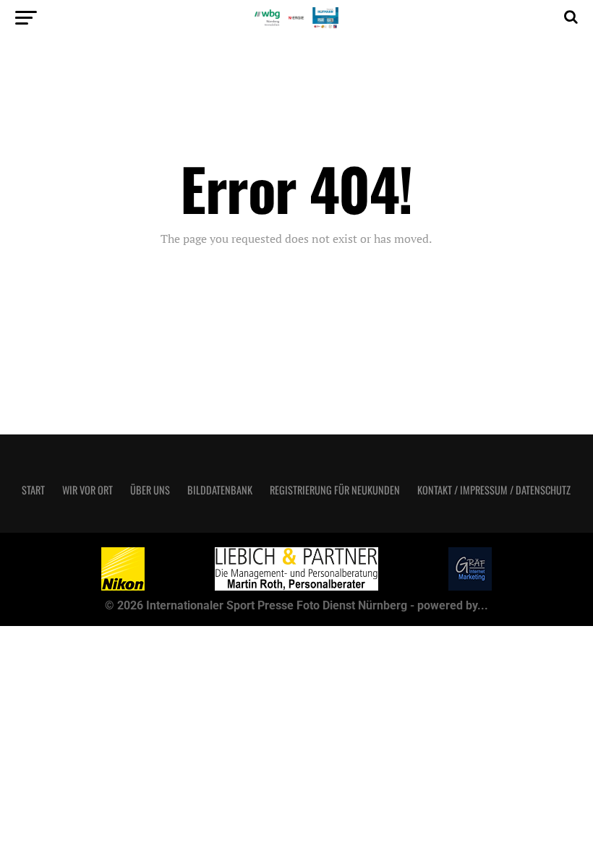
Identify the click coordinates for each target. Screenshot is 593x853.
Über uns (150, 489)
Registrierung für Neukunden (335, 489)
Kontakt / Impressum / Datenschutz (494, 489)
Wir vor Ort (87, 489)
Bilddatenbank (219, 489)
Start (33, 489)
